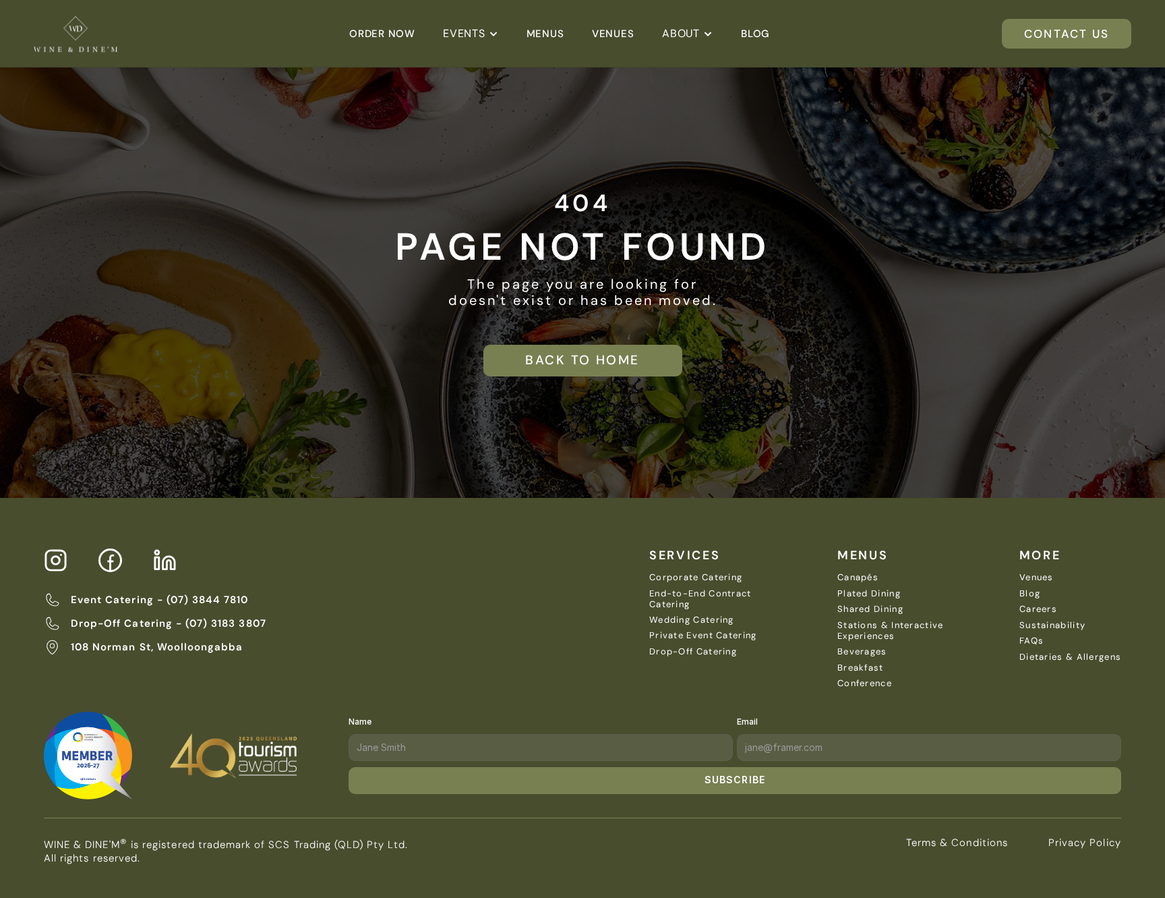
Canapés (857, 577)
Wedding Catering (691, 619)
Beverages (862, 651)
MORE (1040, 555)
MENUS (863, 555)
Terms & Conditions (957, 842)
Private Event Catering (703, 635)
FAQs (1031, 640)
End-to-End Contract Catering (701, 599)
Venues (1036, 577)
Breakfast (860, 667)
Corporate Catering (695, 577)
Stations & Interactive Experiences (892, 630)
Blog (1029, 593)
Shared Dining (870, 609)
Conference (864, 683)
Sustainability (1052, 625)
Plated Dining (869, 593)
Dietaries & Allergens (1070, 657)
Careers (1038, 609)
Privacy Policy (1084, 842)
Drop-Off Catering (693, 651)
